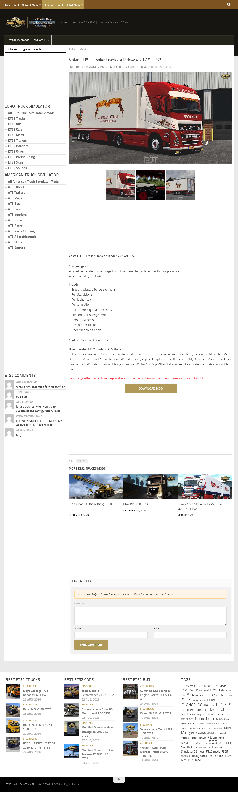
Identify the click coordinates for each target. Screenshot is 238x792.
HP (194, 723)
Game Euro (204, 718)
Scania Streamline (199, 743)
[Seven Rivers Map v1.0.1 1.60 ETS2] (130, 730)
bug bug (21, 396)
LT (194, 728)
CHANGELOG (191, 705)
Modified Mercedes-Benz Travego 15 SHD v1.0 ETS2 (98, 732)
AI (188, 694)
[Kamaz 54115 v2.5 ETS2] (130, 714)
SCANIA (185, 743)
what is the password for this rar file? (40, 386)
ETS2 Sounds (17, 168)
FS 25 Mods (218, 686)
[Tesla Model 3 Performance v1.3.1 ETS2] (71, 691)
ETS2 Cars (15, 129)
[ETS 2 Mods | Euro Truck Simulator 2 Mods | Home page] (31, 22)
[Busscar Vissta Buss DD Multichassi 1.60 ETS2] (71, 710)
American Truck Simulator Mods (62, 4)
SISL (221, 743)
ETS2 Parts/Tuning (21, 157)
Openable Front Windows (206, 733)
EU (182, 710)
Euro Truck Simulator (211, 709)
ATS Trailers (16, 193)
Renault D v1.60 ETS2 (37, 709)
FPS (183, 714)
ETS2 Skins (16, 162)
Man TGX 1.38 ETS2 (135, 504)
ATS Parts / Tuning (21, 231)
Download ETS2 (41, 40)
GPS (183, 723)
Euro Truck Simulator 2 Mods (21, 4)
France (191, 714)
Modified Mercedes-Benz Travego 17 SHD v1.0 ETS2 (98, 754)
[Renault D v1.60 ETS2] (13, 710)
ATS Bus (14, 204)
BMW (211, 700)
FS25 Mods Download (195, 690)
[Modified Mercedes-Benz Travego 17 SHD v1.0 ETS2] (71, 751)
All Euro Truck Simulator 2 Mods (31, 113)
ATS (185, 699)
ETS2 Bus (14, 124)
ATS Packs (15, 226)
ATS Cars (14, 209)
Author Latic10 (199, 700)
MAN (209, 728)
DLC (219, 704)
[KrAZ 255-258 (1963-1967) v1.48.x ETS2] (96, 487)
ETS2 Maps (16, 135)
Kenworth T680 (213, 723)
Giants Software (222, 719)
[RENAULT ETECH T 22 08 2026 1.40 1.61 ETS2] (13, 744)
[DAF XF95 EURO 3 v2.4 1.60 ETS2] (13, 725)
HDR (190, 724)
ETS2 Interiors (18, 146)
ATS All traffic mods (22, 237)
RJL (209, 737)
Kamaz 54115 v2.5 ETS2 (155, 713)
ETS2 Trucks (77, 48)
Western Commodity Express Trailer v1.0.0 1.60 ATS (154, 752)
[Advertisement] (150, 227)
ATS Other (15, 220)
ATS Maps (15, 198)
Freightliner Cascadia (205, 714)
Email (157, 628)
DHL (213, 705)
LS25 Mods (217, 690)
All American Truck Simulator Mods (33, 182)
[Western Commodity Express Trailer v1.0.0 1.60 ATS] (130, 748)
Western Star (205, 747)
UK (195, 747)
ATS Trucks (16, 187)
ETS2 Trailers (17, 140)
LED (190, 728)
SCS (213, 742)
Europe (189, 710)
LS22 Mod (203, 686)
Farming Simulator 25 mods (206, 756)
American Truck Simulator (210, 695)
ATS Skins (15, 242)
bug (18, 435)
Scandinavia (218, 737)
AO (230, 695)
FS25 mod (194, 760)
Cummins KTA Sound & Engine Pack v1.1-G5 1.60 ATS (156, 695)
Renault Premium (198, 738)
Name (78, 628)
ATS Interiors (17, 215)
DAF (207, 705)
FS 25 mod (188, 686)
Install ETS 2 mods (18, 40)
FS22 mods (213, 751)
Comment (80, 603)
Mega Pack (82, 461)
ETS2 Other (16, 151)
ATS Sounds (16, 248)
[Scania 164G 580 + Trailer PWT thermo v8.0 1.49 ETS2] (205, 487)
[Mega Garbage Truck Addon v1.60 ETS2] (13, 691)
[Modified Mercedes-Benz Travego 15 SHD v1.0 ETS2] (71, 728)
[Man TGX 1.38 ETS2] (150, 487)
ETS (227, 704)
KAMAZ (201, 723)
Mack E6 (201, 728)
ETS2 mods (12, 784)
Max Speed (218, 728)
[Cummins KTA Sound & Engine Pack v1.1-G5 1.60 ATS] (130, 691)
